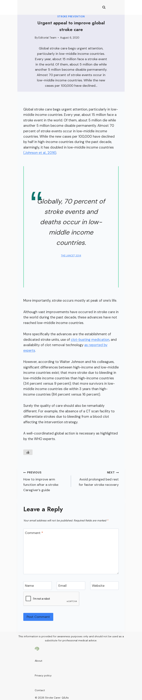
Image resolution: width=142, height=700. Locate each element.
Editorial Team (47, 37)
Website (98, 586)
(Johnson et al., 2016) (39, 153)
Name (29, 586)
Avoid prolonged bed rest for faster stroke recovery (99, 479)
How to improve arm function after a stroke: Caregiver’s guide (41, 481)
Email (62, 586)
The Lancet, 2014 (71, 255)
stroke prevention (71, 16)
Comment (34, 533)
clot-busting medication (90, 339)
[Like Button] (28, 452)
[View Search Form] (104, 7)
